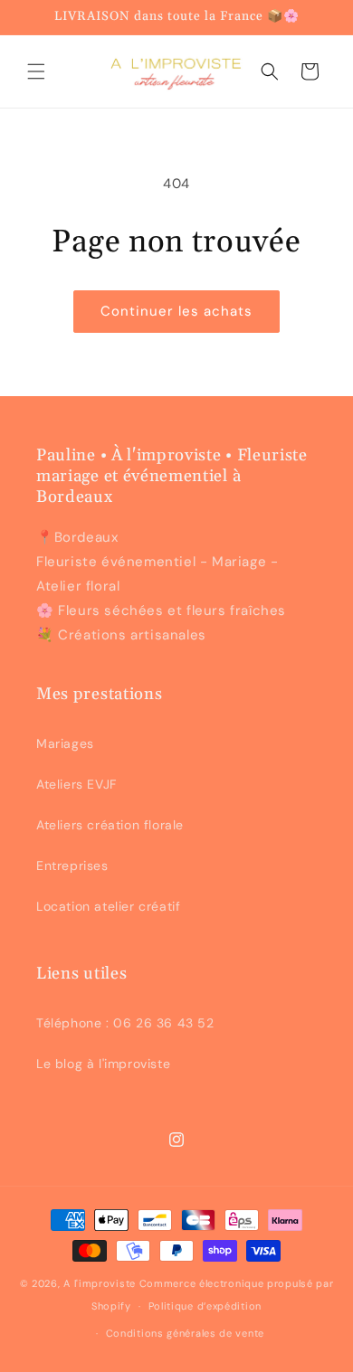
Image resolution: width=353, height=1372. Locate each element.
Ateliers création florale (110, 825)
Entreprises (72, 865)
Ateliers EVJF (76, 784)
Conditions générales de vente (185, 1333)
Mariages (65, 743)
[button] (36, 71)
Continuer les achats (176, 311)
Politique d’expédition (205, 1306)
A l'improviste (99, 1283)
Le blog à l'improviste (103, 1063)
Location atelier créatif (108, 906)
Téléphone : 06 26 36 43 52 (125, 1023)
